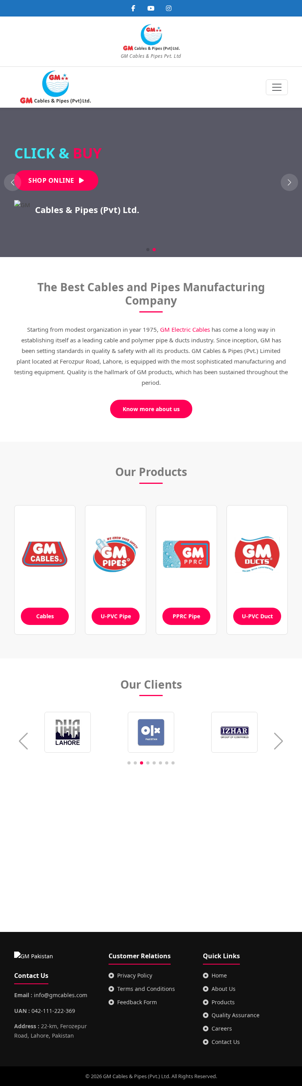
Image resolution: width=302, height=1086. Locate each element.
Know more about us (151, 409)
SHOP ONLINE (52, 180)
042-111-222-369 (53, 1010)
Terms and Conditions (146, 988)
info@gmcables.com (60, 995)
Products (223, 1002)
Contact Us (226, 1042)
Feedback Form (137, 1002)
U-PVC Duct (257, 616)
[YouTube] (151, 8)
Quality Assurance (236, 1015)
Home (219, 975)
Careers (222, 1028)
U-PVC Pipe (116, 616)
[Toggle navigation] (277, 87)
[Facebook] (133, 8)
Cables (45, 616)
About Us (224, 988)
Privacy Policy (134, 975)
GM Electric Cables (185, 329)
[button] (289, 182)
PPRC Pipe (186, 616)
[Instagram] (169, 8)
